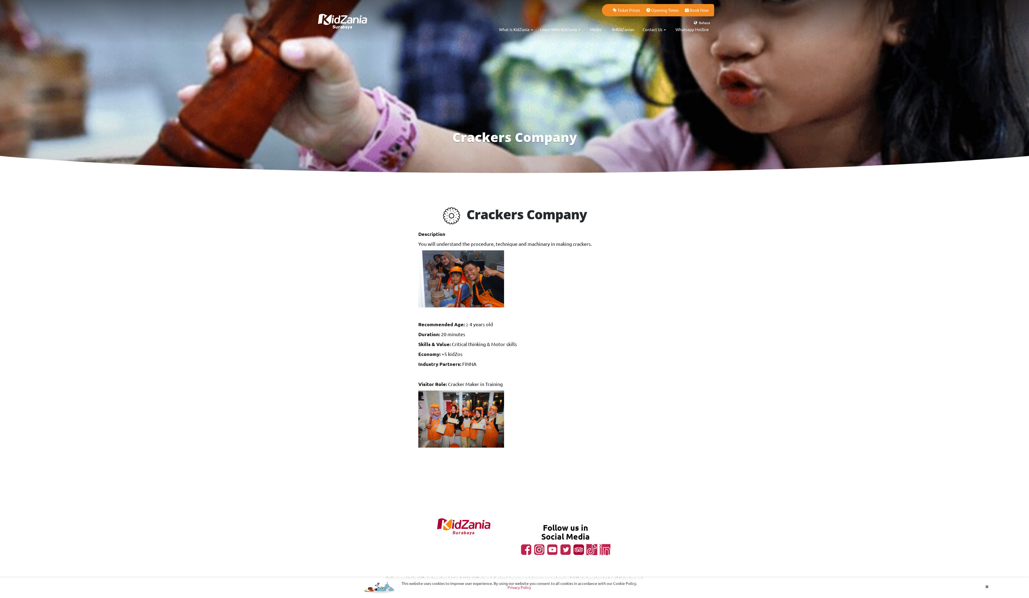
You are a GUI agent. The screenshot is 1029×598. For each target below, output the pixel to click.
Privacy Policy (519, 587)
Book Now (699, 10)
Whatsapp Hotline (692, 29)
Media (595, 29)
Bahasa (704, 22)
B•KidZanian (623, 29)
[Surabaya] (343, 13)
